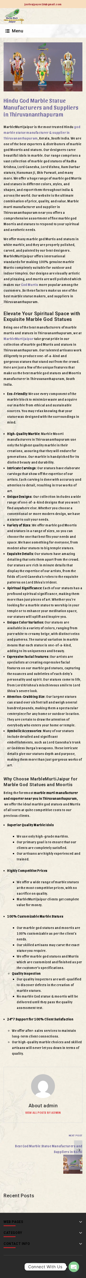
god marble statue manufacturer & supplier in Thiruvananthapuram (42, 132)
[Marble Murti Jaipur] (14, 16)
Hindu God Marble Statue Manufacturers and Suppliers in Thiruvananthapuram (41, 107)
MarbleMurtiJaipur (18, 339)
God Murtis (29, 285)
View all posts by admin (43, 1112)
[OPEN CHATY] (74, 1267)
